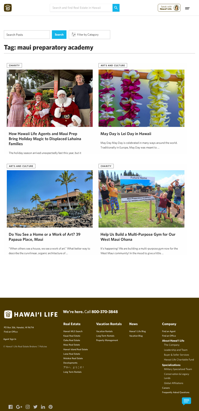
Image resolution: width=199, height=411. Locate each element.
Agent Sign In (9, 339)
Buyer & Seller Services (176, 354)
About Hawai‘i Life (173, 340)
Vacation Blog (136, 335)
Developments (70, 362)
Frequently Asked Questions (175, 392)
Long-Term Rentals (105, 335)
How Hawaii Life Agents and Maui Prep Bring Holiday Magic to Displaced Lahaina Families (45, 138)
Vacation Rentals (104, 331)
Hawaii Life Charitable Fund (179, 359)
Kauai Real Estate (71, 335)
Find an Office (11, 331)
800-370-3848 (105, 311)
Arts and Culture (113, 65)
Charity (14, 65)
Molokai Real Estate (73, 358)
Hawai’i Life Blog (137, 331)
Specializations (171, 364)
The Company (171, 344)
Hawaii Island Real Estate (75, 349)
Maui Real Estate (71, 344)
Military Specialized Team (178, 369)
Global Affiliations (173, 383)
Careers (166, 387)
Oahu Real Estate (71, 340)
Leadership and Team (176, 349)
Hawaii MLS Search (72, 331)
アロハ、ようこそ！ (73, 367)
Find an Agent (168, 331)
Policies (43, 346)
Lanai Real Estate (71, 353)
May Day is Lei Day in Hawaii (125, 133)
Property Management (107, 340)
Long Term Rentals (72, 371)
